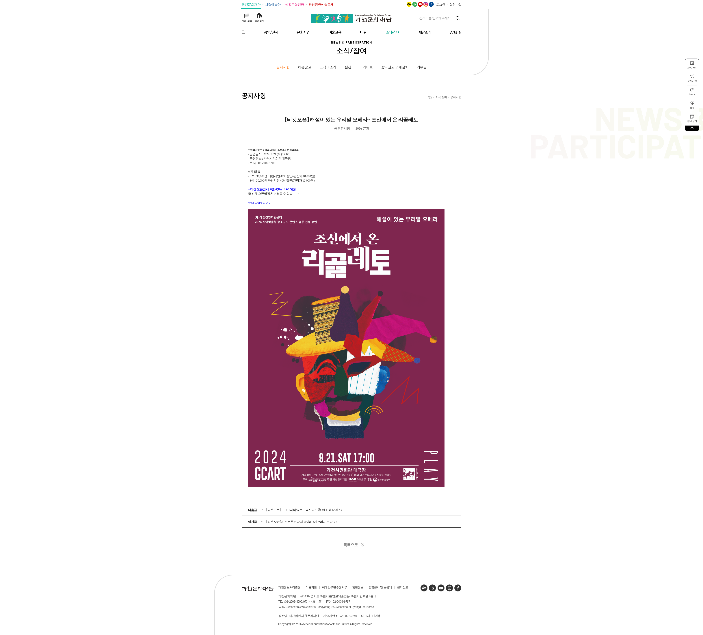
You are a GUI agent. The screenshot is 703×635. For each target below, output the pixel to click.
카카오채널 (409, 4)
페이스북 (431, 4)
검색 (458, 18)
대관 (363, 32)
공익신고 (402, 587)
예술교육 (335, 32)
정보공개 (692, 121)
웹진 (348, 67)
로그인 (440, 4)
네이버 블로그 (414, 4)
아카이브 (366, 67)
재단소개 (425, 32)
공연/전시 (271, 32)
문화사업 (303, 32)
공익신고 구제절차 (394, 67)
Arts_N (455, 32)
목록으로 (350, 544)
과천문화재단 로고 (351, 18)
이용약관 (311, 587)
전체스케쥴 (247, 21)
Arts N (692, 94)
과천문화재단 (251, 4)
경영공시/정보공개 (380, 587)
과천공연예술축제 (321, 4)
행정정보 (357, 587)
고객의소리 (327, 67)
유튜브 (420, 4)
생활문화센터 (294, 4)
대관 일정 (259, 21)
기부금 (422, 67)
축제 (692, 107)
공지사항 (692, 81)
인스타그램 (425, 4)
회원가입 (455, 4)
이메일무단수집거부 (334, 587)
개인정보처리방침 (289, 587)
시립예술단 (273, 4)
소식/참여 (393, 32)
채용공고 (304, 67)
